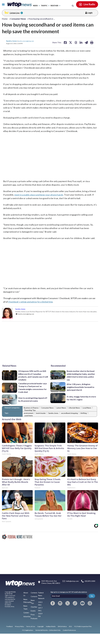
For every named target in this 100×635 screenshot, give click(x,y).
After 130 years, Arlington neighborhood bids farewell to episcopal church (80, 387)
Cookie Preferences (69, 630)
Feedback (9, 626)
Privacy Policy (19, 626)
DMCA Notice (62, 626)
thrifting (83, 413)
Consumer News (47, 408)
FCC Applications (27, 630)
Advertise (26, 616)
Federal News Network (41, 595)
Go (92, 596)
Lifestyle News (74, 408)
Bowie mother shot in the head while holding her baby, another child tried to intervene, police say (81, 375)
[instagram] (60, 603)
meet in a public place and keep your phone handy (38, 194)
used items (28, 415)
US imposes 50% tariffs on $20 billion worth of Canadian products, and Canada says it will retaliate (33, 375)
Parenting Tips (30, 410)
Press (33, 615)
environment (29, 413)
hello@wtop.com (72, 581)
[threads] (90, 603)
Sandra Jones (11, 41)
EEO (70, 626)
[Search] (73, 5)
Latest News (61, 408)
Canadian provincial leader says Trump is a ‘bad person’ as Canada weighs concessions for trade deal (32, 387)
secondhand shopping (69, 413)
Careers (26, 613)
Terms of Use (30, 626)
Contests (34, 593)
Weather (54, 5)
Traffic (44, 5)
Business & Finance (31, 408)
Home (5, 19)
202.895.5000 (90, 581)
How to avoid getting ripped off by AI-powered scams (32, 399)
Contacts (34, 596)
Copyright (40, 626)
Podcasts (34, 618)
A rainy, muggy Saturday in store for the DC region (81, 398)
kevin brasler (41, 413)
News (35, 5)
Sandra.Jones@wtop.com (26, 41)
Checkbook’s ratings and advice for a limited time (30, 301)
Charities (34, 607)
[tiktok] (75, 603)
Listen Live (15, 13)
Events (33, 611)
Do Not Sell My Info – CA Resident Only (47, 630)
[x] (67, 603)
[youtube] (82, 603)
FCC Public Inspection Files (83, 626)
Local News (87, 408)
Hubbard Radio (50, 626)
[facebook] (52, 603)
